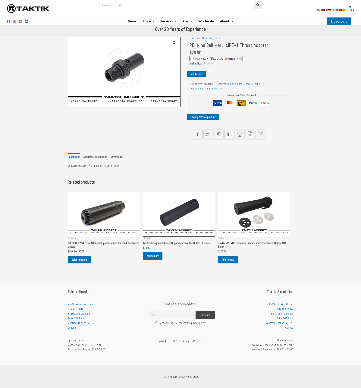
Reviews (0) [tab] (117, 157)
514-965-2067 (285, 309)
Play (186, 21)
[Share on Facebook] (197, 134)
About (224, 21)
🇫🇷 (326, 10)
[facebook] (8, 21)
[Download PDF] (250, 134)
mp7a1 (215, 88)
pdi (221, 88)
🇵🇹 (340, 10)
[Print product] (239, 134)
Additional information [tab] (95, 157)
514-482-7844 (75, 309)
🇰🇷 (336, 10)
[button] (153, 21)
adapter (200, 88)
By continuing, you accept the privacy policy (182, 323)
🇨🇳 (322, 10)
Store (147, 21)
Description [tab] (74, 157)
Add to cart (196, 74)
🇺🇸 (319, 10)
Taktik (216, 38)
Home (132, 21)
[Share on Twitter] (208, 134)
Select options (79, 259)
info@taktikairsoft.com (81, 304)
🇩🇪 (329, 10)
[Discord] (26, 21)
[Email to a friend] (260, 134)
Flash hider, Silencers (201, 38)
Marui (207, 88)
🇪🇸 (344, 10)
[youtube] (20, 21)
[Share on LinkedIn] (229, 134)
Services (167, 21)
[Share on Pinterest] (218, 134)
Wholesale (206, 21)
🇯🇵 (333, 10)
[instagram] (14, 21)
